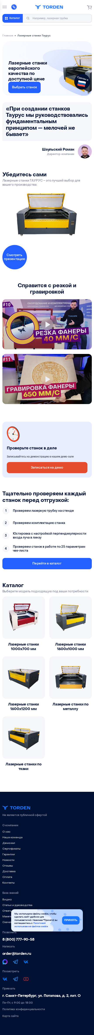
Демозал (8, 843)
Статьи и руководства (17, 905)
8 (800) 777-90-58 (18, 939)
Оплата (7, 877)
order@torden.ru (16, 954)
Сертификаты (11, 849)
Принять (70, 920)
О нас (6, 832)
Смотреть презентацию (14, 257)
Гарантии (8, 854)
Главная (7, 35)
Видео (7, 899)
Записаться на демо (47, 468)
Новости (8, 860)
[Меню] (4, 7)
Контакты (8, 883)
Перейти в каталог (46, 563)
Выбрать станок (24, 87)
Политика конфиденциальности (23, 1009)
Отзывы (7, 866)
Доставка (9, 871)
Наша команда (12, 837)
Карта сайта (10, 1016)
